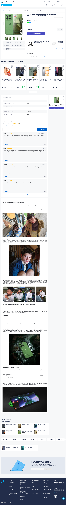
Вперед (62, 39)
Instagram (59, 490)
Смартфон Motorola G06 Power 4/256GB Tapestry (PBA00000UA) (42, 425)
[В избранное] (12, 67)
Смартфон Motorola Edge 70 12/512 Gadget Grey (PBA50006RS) (11, 425)
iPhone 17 (44, 494)
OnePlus (60, 439)
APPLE (14, 439)
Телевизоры (45, 487)
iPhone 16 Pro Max (46, 486)
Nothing (51, 439)
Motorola (5, 439)
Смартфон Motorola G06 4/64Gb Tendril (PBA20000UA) (27, 431)
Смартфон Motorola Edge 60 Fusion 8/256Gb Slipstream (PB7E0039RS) (12, 447)
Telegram (61, 490)
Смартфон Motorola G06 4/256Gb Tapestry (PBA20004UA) (30, 447)
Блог (32, 1)
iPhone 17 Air (45, 496)
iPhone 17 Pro (45, 497)
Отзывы (5, 125)
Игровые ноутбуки (46, 493)
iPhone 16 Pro (45, 485)
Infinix (42, 439)
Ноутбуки (45, 491)
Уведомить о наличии (36, 33)
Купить (11, 86)
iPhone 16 (44, 482)
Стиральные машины (47, 489)
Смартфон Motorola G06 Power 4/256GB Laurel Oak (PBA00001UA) (42, 431)
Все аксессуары (59, 48)
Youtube (55, 490)
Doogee (32, 439)
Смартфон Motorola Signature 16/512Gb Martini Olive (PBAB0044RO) (26, 425)
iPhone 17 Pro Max (46, 498)
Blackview (24, 439)
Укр (62, 1)
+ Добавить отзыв (41, 129)
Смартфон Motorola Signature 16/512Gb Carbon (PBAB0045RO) (10, 431)
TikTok (63, 490)
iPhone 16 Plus (45, 483)
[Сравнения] (12, 70)
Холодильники (45, 490)
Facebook (57, 490)
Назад (2, 23)
